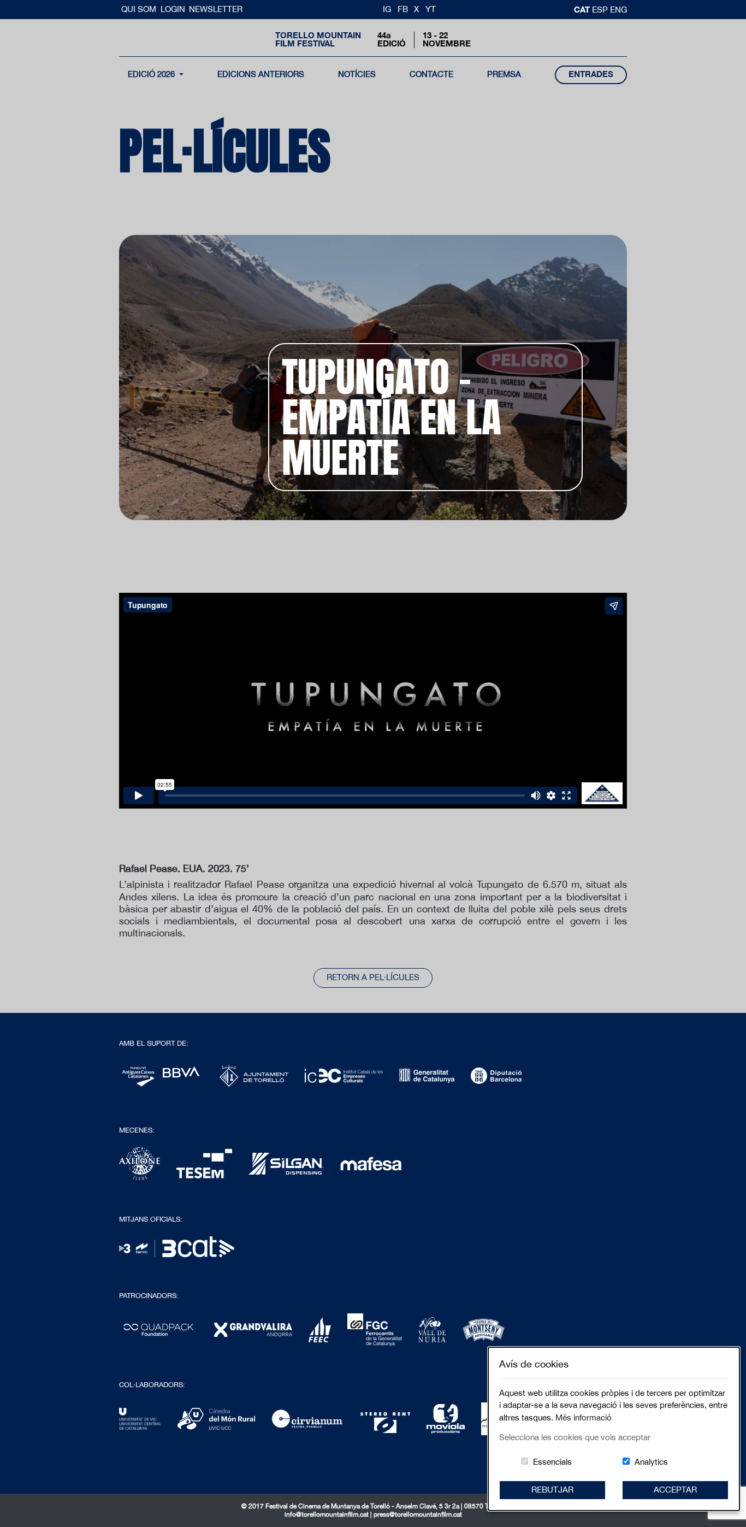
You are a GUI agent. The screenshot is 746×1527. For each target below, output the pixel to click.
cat (583, 9)
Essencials (552, 1461)
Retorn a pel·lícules (373, 977)
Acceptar (675, 1489)
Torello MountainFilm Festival (318, 39)
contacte (431, 74)
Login (173, 9)
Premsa (504, 74)
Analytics (651, 1461)
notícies (357, 74)
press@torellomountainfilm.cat (418, 1514)
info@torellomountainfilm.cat (327, 1514)
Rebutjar (552, 1489)
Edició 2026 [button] (152, 74)
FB (403, 9)
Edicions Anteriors (260, 74)
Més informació (583, 1417)
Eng (618, 9)
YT (430, 9)
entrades (591, 74)
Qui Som (139, 9)
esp (601, 9)
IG (387, 9)
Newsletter (215, 9)
